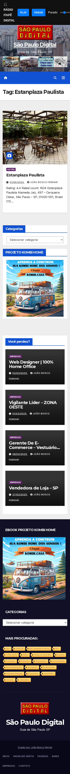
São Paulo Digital (35, 44)
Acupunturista (49, 667)
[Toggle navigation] (63, 77)
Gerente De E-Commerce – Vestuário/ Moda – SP (33, 447)
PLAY (23, 12)
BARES (55, 756)
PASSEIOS (43, 756)
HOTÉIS (11, 169)
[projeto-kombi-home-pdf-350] (35, 288)
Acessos (60, 655)
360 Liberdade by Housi (39, 648)
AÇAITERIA (48, 673)
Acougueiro (32, 667)
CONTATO (24, 765)
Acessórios (10, 661)
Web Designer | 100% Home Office (31, 364)
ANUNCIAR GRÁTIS (23, 756)
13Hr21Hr (19, 648)
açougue (9, 680)
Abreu (25, 655)
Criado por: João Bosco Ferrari (35, 747)
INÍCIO (6, 756)
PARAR (38, 12)
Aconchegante (58, 661)
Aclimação (25, 661)
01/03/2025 (19, 413)
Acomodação (40, 661)
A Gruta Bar (33, 673)
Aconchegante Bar (14, 667)
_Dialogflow (24, 680)
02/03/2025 (20, 373)
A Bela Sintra (11, 655)
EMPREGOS (15, 356)
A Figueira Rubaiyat (14, 673)
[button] (55, 78)
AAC (57, 648)
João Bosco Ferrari (44, 182)
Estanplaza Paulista (25, 175)
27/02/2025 (20, 494)
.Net (8, 648)
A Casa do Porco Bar (42, 655)
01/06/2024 (17, 182)
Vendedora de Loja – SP (33, 488)
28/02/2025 (20, 454)
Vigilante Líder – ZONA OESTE (33, 405)
